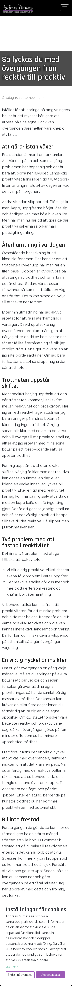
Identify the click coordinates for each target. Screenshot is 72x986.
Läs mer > (12, 966)
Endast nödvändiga (20, 974)
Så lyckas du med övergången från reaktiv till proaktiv (33, 69)
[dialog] (36, 943)
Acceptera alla (50, 974)
